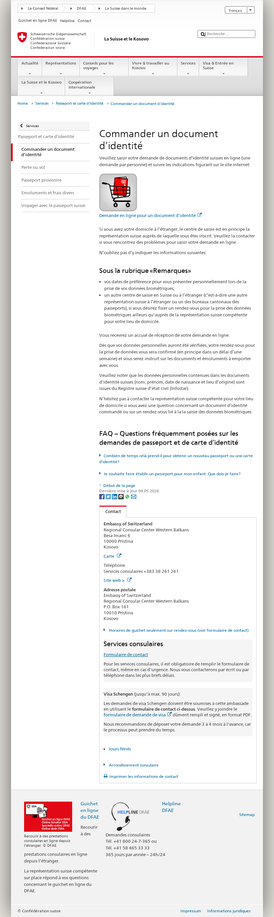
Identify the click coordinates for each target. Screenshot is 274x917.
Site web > (115, 580)
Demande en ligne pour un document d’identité (147, 215)
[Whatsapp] (128, 496)
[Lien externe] (118, 191)
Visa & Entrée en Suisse (218, 65)
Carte (109, 556)
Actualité (29, 63)
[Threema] (121, 496)
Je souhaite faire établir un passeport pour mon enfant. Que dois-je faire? (172, 473)
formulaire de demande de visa (135, 714)
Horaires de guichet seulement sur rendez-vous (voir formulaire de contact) (178, 630)
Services (188, 63)
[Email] (133, 496)
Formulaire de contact (126, 654)
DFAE (81, 8)
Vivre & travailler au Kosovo (150, 65)
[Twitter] (109, 496)
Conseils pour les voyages (98, 65)
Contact (110, 511)
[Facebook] (102, 496)
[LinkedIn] (115, 496)
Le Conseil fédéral (43, 8)
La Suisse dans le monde (125, 8)
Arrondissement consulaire (133, 765)
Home (22, 103)
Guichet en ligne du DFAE (90, 810)
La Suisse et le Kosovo (41, 82)
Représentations (60, 63)
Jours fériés (120, 748)
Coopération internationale (81, 84)
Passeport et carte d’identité (79, 103)
